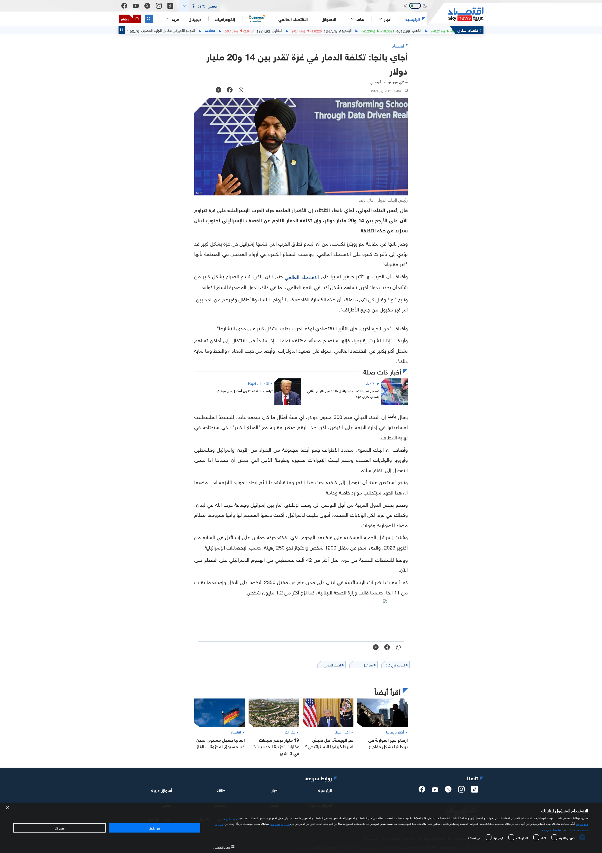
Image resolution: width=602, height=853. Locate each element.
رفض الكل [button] (59, 827)
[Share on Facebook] (229, 90)
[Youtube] (136, 6)
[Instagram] (159, 6)
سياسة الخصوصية (552, 829)
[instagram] (461, 790)
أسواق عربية (161, 789)
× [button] (7, 808)
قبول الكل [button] (154, 827)
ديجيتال (195, 19)
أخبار (274, 789)
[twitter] (448, 790)
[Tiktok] (170, 6)
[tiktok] (474, 790)
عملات (239, 30)
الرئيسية (412, 19)
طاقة (221, 789)
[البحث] (149, 19)
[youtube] (435, 790)
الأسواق (329, 19)
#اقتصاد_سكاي (469, 30)
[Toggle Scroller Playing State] (122, 30)
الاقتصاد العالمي (293, 19)
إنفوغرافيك (225, 19)
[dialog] (301, 828)
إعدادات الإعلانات (280, 824)
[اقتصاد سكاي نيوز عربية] (455, 14)
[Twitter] (147, 6)
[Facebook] (124, 6)
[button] (199, 6)
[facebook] (422, 790)
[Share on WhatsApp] (241, 90)
